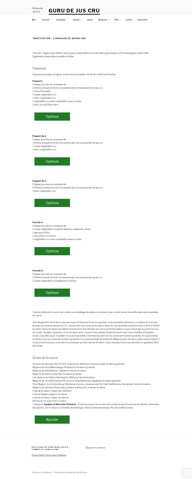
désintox (102, 20)
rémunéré (142, 20)
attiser (76, 20)
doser (90, 20)
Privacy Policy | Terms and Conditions (49, 455)
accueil (45, 20)
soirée (129, 20)
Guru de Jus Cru (74, 11)
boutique (60, 20)
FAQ (116, 20)
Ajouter (52, 419)
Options (52, 116)
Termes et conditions (42, 472)
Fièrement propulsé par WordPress (70, 472)
